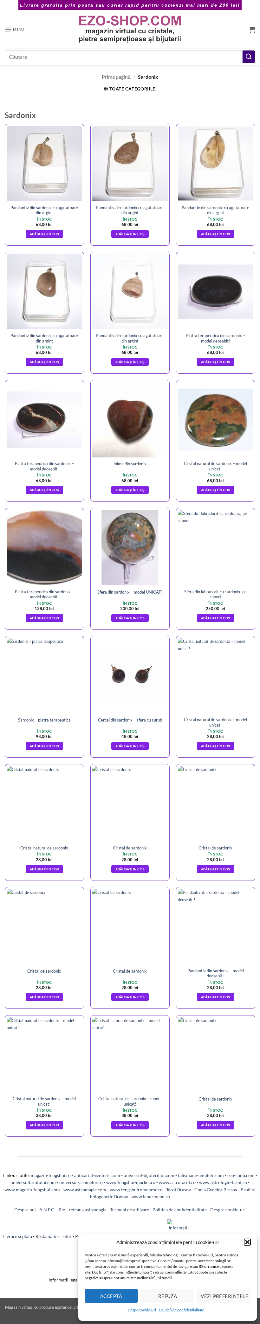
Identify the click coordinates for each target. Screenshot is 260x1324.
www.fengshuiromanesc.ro (136, 1189)
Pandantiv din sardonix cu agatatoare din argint (44, 210)
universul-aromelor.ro (81, 1182)
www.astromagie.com (84, 1189)
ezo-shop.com (241, 1175)
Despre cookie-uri (228, 1209)
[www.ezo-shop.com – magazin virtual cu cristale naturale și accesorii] (130, 29)
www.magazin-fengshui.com (32, 1189)
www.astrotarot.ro (177, 1182)
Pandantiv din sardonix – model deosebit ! (215, 973)
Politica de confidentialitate (180, 1209)
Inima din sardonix (130, 463)
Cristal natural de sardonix (44, 847)
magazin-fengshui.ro (51, 1175)
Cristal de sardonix (130, 847)
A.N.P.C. (47, 1209)
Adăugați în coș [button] (44, 234)
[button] (247, 1242)
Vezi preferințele (224, 1296)
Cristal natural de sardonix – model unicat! (215, 466)
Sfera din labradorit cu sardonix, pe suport (215, 594)
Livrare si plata (17, 1236)
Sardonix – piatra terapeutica (44, 719)
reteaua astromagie (88, 1209)
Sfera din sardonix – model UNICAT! (129, 592)
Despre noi (25, 1209)
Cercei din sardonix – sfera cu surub (130, 719)
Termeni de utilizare (129, 1209)
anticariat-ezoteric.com (97, 1175)
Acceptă (111, 1296)
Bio (62, 1209)
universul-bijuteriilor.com (149, 1175)
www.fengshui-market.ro (130, 1182)
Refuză (167, 1296)
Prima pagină (116, 77)
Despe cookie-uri (142, 1309)
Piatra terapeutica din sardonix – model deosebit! (215, 338)
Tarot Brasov (178, 1189)
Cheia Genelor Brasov (215, 1189)
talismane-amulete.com (201, 1175)
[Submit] (249, 56)
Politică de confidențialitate (181, 1309)
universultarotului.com (33, 1182)
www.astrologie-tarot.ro (223, 1182)
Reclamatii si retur (54, 1236)
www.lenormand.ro (151, 1196)
